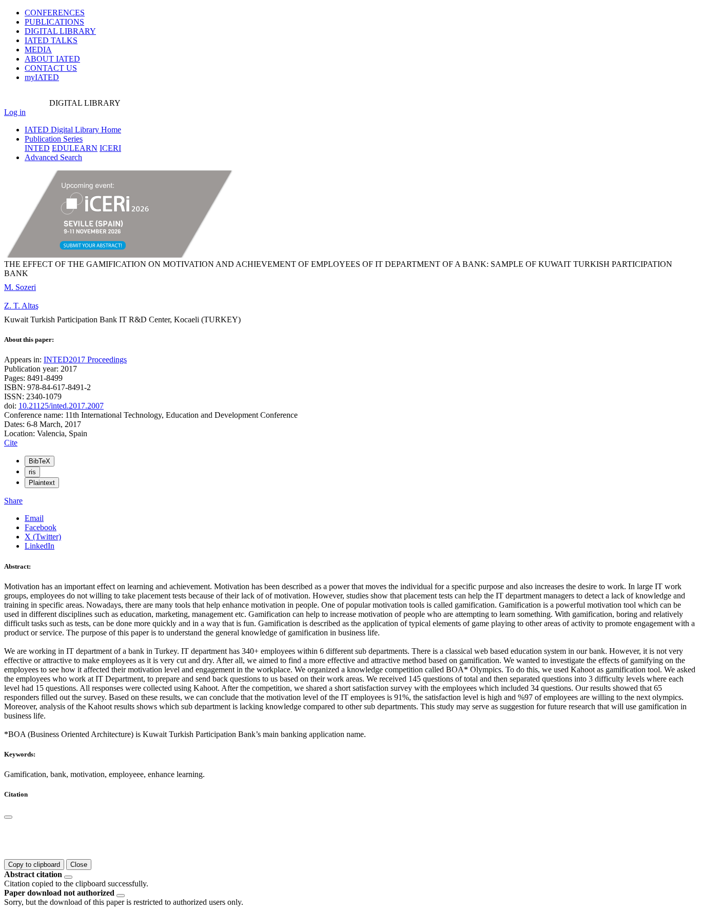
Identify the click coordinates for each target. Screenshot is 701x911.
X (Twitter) (43, 536)
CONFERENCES (55, 12)
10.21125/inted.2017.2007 (61, 405)
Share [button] (13, 500)
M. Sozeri (20, 287)
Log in (15, 112)
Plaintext (42, 483)
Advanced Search (53, 157)
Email (34, 518)
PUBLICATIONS (54, 21)
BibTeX (39, 461)
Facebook (40, 527)
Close (78, 864)
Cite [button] (10, 442)
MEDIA (38, 49)
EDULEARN (75, 148)
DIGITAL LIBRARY (60, 31)
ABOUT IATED (52, 58)
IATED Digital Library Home (73, 129)
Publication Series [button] (54, 138)
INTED (37, 148)
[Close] (8, 817)
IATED (51, 40)
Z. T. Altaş (21, 305)
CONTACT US (51, 68)
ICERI (110, 148)
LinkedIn (39, 545)
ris (32, 472)
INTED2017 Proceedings (85, 359)
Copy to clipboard (34, 864)
